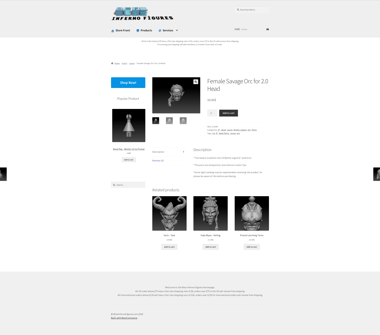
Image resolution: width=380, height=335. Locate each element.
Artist (124, 63)
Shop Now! (128, 82)
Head (223, 130)
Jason (131, 63)
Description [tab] (158, 151)
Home (117, 63)
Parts (254, 130)
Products (146, 30)
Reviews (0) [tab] (158, 160)
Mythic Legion (240, 130)
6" (219, 130)
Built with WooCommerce (124, 317)
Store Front (123, 30)
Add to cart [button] (169, 247)
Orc (249, 130)
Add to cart (229, 112)
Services (168, 30)
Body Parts (224, 133)
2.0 (213, 133)
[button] (195, 81)
